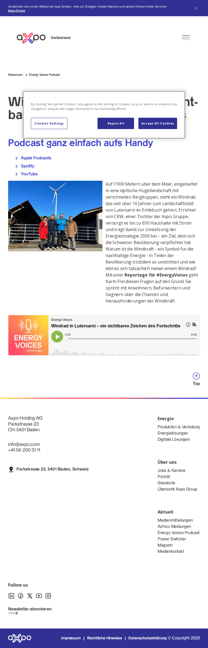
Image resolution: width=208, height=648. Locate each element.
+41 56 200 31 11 (24, 450)
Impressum (71, 638)
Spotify (27, 166)
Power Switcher (172, 539)
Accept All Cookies (157, 123)
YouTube (29, 174)
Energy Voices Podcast (179, 533)
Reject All (116, 123)
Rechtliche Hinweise (104, 638)
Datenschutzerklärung (147, 638)
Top (196, 384)
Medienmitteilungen (175, 520)
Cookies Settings (49, 123)
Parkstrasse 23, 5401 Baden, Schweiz (52, 469)
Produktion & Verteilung (179, 427)
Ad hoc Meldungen (174, 527)
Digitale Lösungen (174, 440)
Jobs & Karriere (172, 471)
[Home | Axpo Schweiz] (33, 38)
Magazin (165, 545)
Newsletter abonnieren (30, 609)
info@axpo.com (24, 444)
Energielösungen (173, 433)
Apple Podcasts (35, 158)
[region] (104, 115)
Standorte (167, 483)
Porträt (164, 477)
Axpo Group (16, 10)
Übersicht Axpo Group (177, 489)
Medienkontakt (171, 552)
